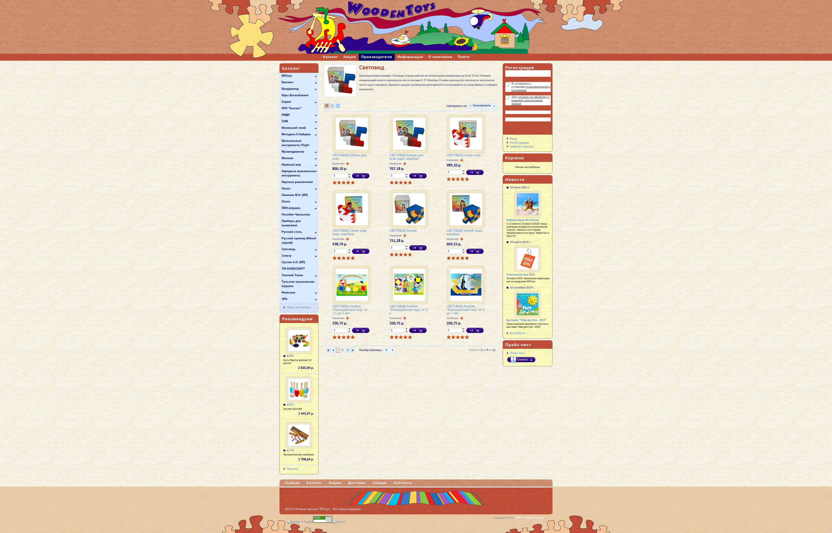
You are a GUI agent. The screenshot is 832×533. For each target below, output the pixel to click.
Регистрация (519, 142)
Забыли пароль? (522, 146)
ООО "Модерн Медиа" (530, 517)
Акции (335, 483)
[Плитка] (326, 105)
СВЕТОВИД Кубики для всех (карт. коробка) (407, 157)
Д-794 (290, 450)
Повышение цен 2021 (520, 274)
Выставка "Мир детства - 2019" (526, 320)
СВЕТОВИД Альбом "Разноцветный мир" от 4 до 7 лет (465, 310)
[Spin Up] (349, 174)
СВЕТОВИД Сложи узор (464, 155)
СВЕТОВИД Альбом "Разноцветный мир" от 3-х (409, 310)
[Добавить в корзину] (360, 175)
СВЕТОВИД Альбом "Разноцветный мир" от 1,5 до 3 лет (349, 310)
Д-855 (290, 356)
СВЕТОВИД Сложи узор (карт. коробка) (349, 232)
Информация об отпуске (522, 220)
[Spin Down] (349, 177)
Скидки (380, 483)
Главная (292, 483)
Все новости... (519, 333)
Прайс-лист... (518, 353)
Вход (513, 139)
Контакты (403, 483)
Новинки (292, 469)
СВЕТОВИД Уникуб (403, 231)
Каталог (314, 483)
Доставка (357, 483)
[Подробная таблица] (338, 105)
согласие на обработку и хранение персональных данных (530, 100)
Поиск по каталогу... (300, 307)
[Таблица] (332, 105)
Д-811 (290, 404)
